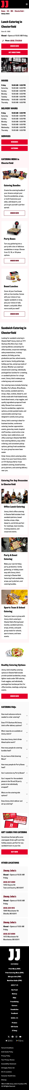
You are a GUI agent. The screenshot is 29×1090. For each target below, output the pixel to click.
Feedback (14, 1013)
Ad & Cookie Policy (7, 1052)
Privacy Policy (5, 1056)
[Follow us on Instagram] (16, 1037)
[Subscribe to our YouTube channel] (20, 1037)
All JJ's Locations (6, 1072)
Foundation (14, 1009)
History (14, 994)
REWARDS (14, 142)
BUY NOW (14, 852)
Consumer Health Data (8, 1076)
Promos (14, 1023)
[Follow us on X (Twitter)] (9, 1037)
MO (12, 11)
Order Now (14, 46)
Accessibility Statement (8, 1064)
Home (3, 11)
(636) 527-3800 (9, 882)
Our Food (14, 990)
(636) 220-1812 (9, 908)
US (8, 11)
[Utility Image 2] (20, 1041)
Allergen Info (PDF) (14, 976)
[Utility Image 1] (9, 1041)
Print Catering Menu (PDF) (14, 973)
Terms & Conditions (7, 1048)
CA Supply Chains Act (8, 1068)
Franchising (14, 1001)
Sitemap (4, 1080)
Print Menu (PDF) (14, 969)
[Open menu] (27, 4)
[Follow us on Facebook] (13, 1037)
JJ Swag (14, 1030)
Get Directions (14, 52)
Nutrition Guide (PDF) (14, 980)
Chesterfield (19, 11)
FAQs (14, 998)
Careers (14, 1005)
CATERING (14, 148)
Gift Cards (14, 1027)
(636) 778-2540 (16, 41)
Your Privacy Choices (8, 1060)
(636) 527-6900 (9, 934)
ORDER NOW (14, 213)
